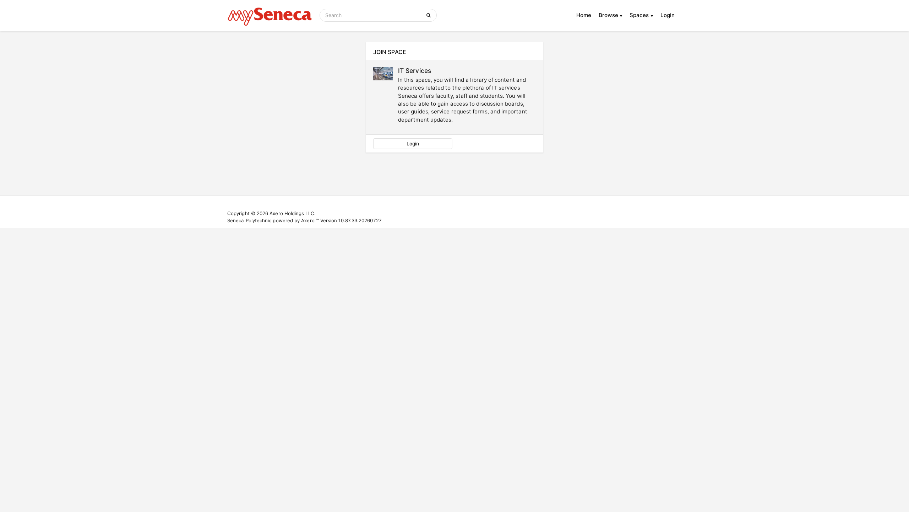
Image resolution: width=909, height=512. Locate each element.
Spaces (640, 15)
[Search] (430, 15)
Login (667, 15)
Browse (609, 15)
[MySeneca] (270, 15)
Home (583, 15)
